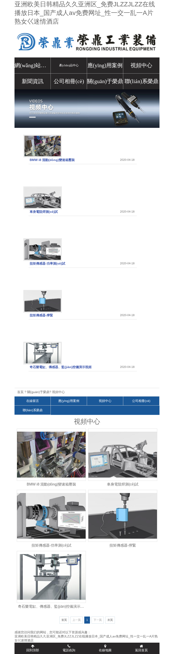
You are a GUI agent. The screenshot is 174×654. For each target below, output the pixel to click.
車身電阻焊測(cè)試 (44, 211)
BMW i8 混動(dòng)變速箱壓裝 (52, 160)
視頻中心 (141, 65)
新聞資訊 (33, 81)
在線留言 (32, 401)
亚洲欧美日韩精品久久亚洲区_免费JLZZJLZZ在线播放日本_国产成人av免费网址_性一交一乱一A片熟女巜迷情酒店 (84, 13)
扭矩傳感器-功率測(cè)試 (47, 263)
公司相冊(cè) (69, 81)
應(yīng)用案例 (105, 65)
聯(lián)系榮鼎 (141, 81)
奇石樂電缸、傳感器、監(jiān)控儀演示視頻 (61, 367)
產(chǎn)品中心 (69, 65)
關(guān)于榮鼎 (105, 81)
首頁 (20, 392)
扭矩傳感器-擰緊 (41, 315)
